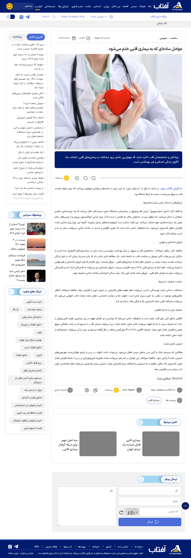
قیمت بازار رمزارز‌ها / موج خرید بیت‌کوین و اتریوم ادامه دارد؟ (27, 196)
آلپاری (39, 355)
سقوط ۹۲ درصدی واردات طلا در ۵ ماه (29, 67)
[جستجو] (9, 6)
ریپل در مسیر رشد (33, 390)
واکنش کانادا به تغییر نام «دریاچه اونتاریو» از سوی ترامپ (27, 160)
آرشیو (108, 547)
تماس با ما (123, 547)
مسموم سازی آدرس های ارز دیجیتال (28, 380)
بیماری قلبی (154, 400)
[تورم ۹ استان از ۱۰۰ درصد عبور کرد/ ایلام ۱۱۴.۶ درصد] (35, 229)
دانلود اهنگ (21, 355)
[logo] (169, 6)
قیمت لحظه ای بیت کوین (29, 413)
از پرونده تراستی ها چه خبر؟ (29, 188)
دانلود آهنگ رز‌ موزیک (31, 325)
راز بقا (15, 309)
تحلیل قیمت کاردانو (32, 398)
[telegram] (27, 16)
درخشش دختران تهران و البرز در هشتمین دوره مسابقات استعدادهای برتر (28, 132)
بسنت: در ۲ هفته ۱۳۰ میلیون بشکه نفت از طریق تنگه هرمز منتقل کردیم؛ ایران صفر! (18, 244)
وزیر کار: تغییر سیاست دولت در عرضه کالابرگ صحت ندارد (27, 47)
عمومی (163, 38)
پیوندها (82, 547)
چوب (39, 332)
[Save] (95, 390)
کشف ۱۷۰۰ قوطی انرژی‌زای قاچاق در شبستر (30, 120)
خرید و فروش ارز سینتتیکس (28, 405)
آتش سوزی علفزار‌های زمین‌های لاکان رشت (27, 96)
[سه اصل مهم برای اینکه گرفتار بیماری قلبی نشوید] (98, 444)
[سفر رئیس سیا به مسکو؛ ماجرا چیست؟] (35, 275)
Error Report (129, 390)
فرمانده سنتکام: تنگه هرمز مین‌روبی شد (16, 260)
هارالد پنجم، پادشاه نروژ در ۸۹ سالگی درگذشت (28, 180)
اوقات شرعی (51, 547)
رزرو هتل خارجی (34, 363)
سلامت (173, 38)
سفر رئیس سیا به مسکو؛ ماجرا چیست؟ (17, 275)
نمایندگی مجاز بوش (32, 317)
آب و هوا (68, 547)
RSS (37, 547)
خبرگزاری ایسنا (164, 379)
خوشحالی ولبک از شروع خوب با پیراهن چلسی (28, 170)
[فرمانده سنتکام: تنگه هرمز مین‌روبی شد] (35, 260)
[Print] (86, 390)
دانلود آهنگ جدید (33, 348)
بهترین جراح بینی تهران (30, 340)
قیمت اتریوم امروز (33, 428)
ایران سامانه (13, 553)
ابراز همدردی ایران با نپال (30, 152)
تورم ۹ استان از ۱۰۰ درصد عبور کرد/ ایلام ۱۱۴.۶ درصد (28, 57)
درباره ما (139, 547)
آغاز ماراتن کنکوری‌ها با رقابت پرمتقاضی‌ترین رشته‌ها (141, 23)
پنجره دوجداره (34, 309)
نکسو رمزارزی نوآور (32, 370)
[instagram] (21, 17)
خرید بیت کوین (34, 302)
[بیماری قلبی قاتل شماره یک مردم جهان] (160, 444)
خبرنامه (95, 547)
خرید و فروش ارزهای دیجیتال (27, 421)
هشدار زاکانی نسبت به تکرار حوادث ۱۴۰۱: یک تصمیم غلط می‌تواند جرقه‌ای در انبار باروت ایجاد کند (28, 81)
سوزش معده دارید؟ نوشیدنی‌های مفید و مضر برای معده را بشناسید (27, 108)
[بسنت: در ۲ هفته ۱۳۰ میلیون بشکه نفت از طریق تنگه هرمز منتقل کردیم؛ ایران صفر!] (35, 244)
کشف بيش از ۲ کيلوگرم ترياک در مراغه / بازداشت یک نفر (28, 144)
